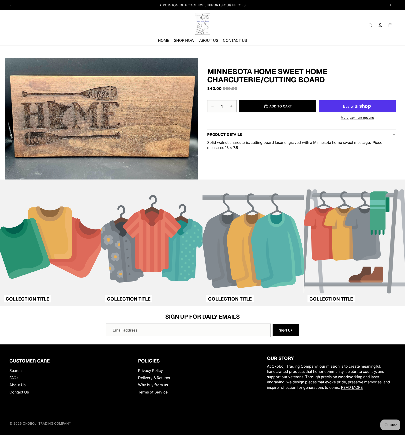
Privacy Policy (150, 370)
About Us (17, 384)
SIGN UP (285, 330)
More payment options (357, 117)
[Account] (380, 25)
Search (15, 370)
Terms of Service (153, 391)
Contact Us (19, 391)
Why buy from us (153, 384)
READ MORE (352, 387)
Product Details (224, 134)
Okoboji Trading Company (47, 423)
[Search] (370, 25)
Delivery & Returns (154, 377)
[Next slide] (390, 5)
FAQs (13, 377)
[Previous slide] (11, 5)
